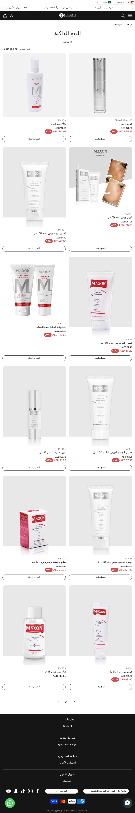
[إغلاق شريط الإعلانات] (3, 7)
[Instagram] (30, 791)
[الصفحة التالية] (58, 702)
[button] (130, 15)
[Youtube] (8, 791)
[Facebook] (37, 791)
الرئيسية (128, 24)
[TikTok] (23, 791)
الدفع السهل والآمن (113, 8)
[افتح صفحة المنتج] (100, 85)
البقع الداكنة (117, 24)
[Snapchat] (16, 791)
